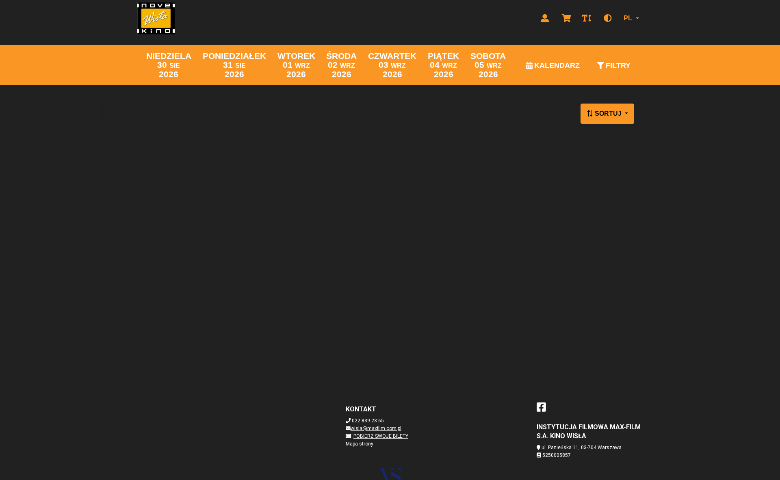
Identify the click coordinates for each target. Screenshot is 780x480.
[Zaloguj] (544, 18)
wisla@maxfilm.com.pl (376, 428)
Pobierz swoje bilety (380, 436)
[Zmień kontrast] (608, 18)
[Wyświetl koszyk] (566, 18)
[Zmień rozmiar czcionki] (587, 18)
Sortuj (608, 113)
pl (628, 18)
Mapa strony (359, 444)
